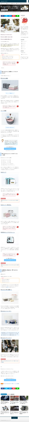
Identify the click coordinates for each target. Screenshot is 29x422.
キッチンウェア (23, 3)
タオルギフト (13, 3)
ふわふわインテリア (8, 420)
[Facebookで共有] (2, 16)
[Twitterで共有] (6, 16)
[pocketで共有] (14, 16)
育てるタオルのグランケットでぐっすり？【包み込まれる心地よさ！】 (14, 412)
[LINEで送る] (17, 16)
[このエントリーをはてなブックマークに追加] (10, 16)
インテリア (18, 3)
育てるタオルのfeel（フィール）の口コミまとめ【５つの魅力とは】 (5, 412)
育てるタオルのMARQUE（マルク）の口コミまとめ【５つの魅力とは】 (23, 402)
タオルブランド (9, 3)
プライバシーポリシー (24, 54)
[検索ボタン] (27, 37)
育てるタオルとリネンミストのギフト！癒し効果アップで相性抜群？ (24, 412)
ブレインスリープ (3, 3)
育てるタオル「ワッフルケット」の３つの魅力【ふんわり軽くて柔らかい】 (14, 402)
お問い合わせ (23, 52)
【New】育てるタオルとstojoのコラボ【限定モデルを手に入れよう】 (5, 402)
